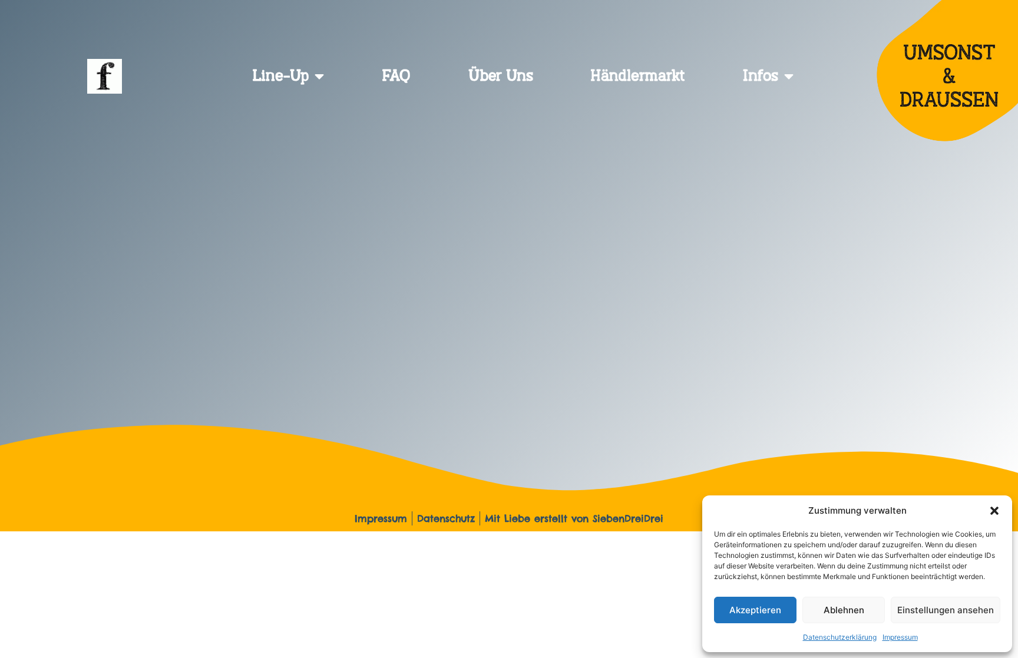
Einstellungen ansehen (945, 610)
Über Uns (500, 76)
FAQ (396, 76)
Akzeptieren (755, 610)
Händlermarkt (638, 76)
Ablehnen (844, 610)
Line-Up (281, 76)
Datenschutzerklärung (840, 637)
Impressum (900, 637)
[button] (994, 511)
